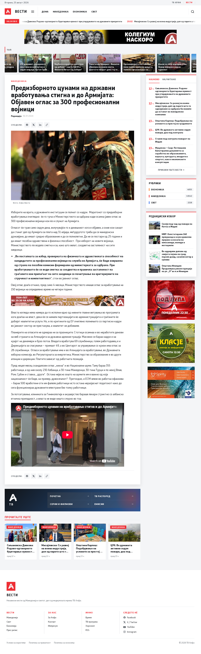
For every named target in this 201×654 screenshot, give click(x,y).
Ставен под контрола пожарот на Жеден (172, 140)
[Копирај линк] (46, 125)
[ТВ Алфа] (8, 11)
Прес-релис (12, 630)
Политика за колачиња (64, 642)
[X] (33, 125)
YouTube (131, 627)
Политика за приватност (40, 642)
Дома (45, 11)
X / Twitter (132, 622)
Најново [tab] (154, 79)
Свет (94, 11)
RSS (87, 630)
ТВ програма (92, 621)
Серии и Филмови (69, 504)
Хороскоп (90, 625)
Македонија (61, 11)
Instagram (131, 631)
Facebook (131, 617)
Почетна (69, 496)
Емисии (114, 504)
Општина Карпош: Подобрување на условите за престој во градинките (173, 122)
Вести (189, 2)
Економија (80, 11)
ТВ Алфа (176, 2)
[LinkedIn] (40, 125)
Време (89, 617)
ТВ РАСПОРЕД (114, 496)
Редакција (16, 116)
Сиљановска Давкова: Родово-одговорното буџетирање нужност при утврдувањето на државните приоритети (173, 92)
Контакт (52, 621)
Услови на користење (16, 642)
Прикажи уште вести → (171, 170)
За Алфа (52, 617)
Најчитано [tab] (169, 79)
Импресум (53, 625)
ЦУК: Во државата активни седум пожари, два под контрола (172, 131)
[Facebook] (27, 125)
